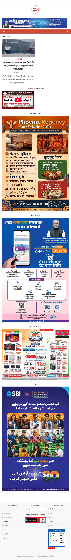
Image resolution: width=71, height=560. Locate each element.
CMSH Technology (29, 556)
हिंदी (21, 59)
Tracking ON (59, 545)
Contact (4, 529)
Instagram (50, 517)
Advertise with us (6, 513)
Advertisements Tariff (7, 517)
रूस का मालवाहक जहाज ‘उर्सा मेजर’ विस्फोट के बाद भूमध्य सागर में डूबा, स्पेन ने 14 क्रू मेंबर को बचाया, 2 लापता (18, 65)
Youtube (50, 525)
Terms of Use (5, 538)
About (3, 508)
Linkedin (50, 521)
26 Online (54, 545)
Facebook (50, 508)
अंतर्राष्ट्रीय (17, 59)
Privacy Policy (5, 533)
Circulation (5, 521)
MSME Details (5, 525)
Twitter (50, 513)
